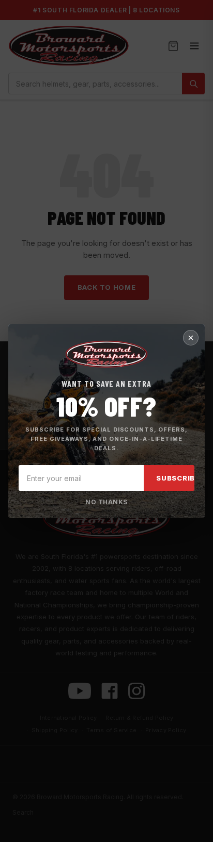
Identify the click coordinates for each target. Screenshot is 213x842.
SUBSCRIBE (178, 478)
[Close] (191, 337)
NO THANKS (106, 502)
